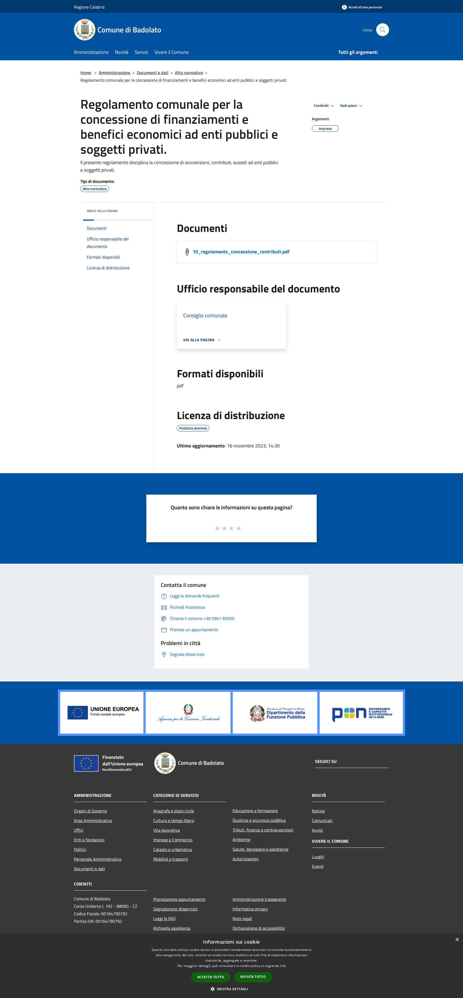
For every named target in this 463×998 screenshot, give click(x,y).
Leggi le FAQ (164, 918)
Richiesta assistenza (171, 928)
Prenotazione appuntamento (179, 899)
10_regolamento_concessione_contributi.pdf (241, 251)
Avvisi (317, 830)
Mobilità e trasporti (170, 859)
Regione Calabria (89, 7)
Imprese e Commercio (172, 840)
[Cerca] (382, 29)
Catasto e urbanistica (172, 849)
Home (85, 72)
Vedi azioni (349, 105)
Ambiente (241, 839)
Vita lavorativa (166, 830)
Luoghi (318, 856)
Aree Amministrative (93, 820)
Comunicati (322, 820)
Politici (80, 849)
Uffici (78, 830)
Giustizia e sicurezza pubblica (259, 820)
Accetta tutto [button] (210, 977)
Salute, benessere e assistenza (260, 849)
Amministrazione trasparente (259, 899)
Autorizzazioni (246, 859)
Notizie (318, 811)
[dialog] (231, 966)
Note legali (242, 918)
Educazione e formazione (255, 810)
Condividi (321, 105)
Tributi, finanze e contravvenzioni (263, 830)
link (283, 965)
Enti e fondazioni (89, 840)
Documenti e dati (152, 72)
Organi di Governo (90, 811)
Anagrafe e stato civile (173, 811)
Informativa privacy (250, 909)
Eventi (318, 866)
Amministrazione (114, 72)
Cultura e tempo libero (173, 820)
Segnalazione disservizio (175, 909)
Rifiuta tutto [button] (253, 976)
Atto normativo (189, 72)
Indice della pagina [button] (102, 210)
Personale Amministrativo (97, 859)
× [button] (457, 940)
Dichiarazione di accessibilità (259, 928)
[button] (231, 989)
